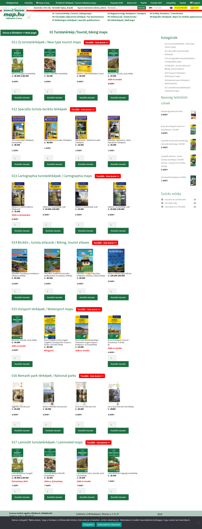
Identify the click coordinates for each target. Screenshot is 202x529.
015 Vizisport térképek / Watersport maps (56, 309)
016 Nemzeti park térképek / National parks (58, 375)
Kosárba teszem (22, 97)
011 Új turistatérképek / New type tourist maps (60, 42)
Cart (196, 7)
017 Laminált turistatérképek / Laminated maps (61, 442)
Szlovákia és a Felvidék (175, 206)
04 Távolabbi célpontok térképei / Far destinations (78, 17)
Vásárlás (29, 2)
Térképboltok (12, 2)
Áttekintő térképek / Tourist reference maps (76, 2)
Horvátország (171, 203)
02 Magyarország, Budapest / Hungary (127, 13)
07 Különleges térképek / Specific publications (76, 20)
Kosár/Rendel (181, 7)
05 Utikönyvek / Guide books (122, 17)
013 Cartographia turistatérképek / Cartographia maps (65, 175)
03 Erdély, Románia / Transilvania (166, 13)
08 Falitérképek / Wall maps (121, 20)
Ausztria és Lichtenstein (175, 199)
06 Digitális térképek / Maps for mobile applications (176, 17)
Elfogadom (88, 524)
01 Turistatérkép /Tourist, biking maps (72, 13)
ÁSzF (160, 513)
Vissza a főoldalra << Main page (19, 32)
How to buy (44, 2)
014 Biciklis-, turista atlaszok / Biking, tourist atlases (64, 242)
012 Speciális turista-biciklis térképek (53, 109)
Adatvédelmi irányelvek (109, 524)
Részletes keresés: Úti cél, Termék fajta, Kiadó (48, 7)
